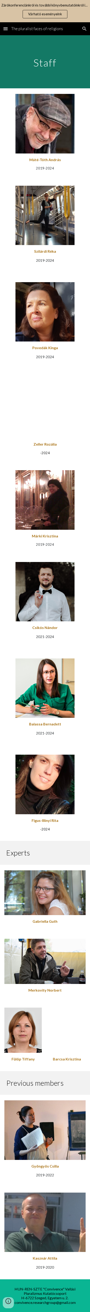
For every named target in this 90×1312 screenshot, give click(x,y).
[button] (5, 28)
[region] (45, 11)
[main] (45, 62)
